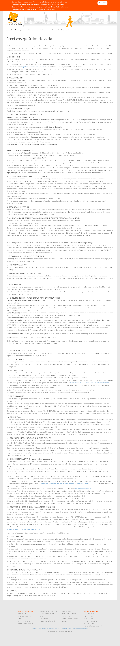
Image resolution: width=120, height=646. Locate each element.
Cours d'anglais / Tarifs (61, 30)
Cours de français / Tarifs (38, 30)
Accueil (9, 30)
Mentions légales (36, 628)
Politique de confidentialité (80, 628)
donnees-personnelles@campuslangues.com (24, 529)
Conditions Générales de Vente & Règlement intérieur (57, 628)
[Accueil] (15, 19)
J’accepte (102, 3)
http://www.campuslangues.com (33, 67)
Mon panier (20, 30)
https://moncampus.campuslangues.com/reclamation (89, 383)
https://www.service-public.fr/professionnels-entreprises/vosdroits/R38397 (69, 484)
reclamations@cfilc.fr (83, 489)
